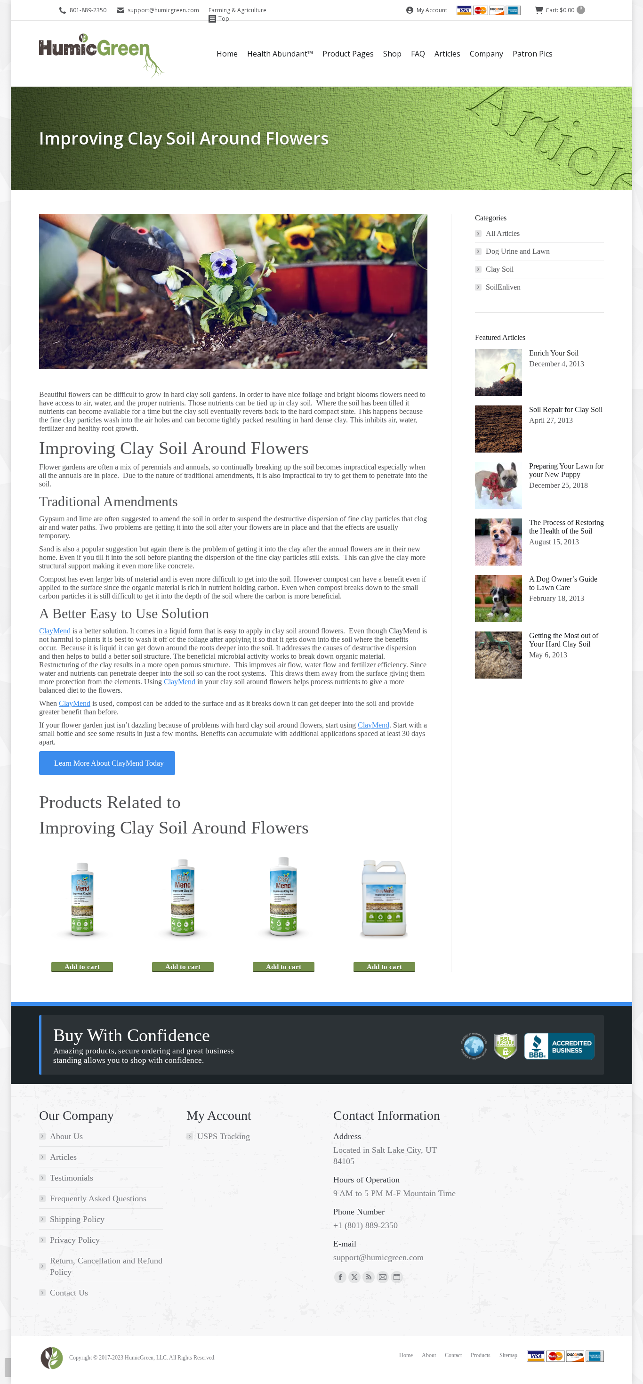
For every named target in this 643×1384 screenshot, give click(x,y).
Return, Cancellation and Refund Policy (106, 1266)
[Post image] (498, 372)
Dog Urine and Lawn (518, 251)
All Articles (503, 233)
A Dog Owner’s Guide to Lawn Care (563, 583)
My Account (431, 10)
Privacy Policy (75, 1240)
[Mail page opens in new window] (383, 1277)
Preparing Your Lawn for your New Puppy (566, 470)
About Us (66, 1136)
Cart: (564, 10)
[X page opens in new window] (354, 1277)
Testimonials (71, 1177)
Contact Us (69, 1292)
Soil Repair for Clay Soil (566, 409)
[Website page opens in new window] (397, 1277)
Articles (63, 1157)
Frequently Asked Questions (98, 1198)
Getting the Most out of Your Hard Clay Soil (563, 639)
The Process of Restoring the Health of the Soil (566, 526)
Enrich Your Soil (554, 353)
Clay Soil (500, 269)
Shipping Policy (77, 1219)
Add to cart (82, 967)
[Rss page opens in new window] (368, 1277)
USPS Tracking (223, 1136)
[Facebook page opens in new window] (340, 1277)
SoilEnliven (503, 287)
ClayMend (55, 631)
